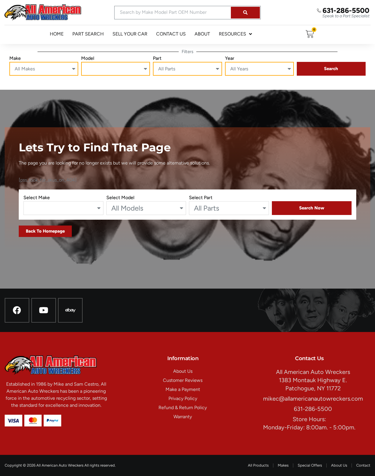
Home (57, 34)
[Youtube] (43, 310)
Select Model (120, 197)
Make (15, 58)
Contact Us (171, 34)
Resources (232, 34)
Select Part (200, 197)
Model (87, 58)
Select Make (36, 197)
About (202, 34)
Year (229, 58)
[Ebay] (70, 310)
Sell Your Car (129, 34)
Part (157, 58)
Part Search (88, 34)
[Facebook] (17, 310)
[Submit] (245, 12)
